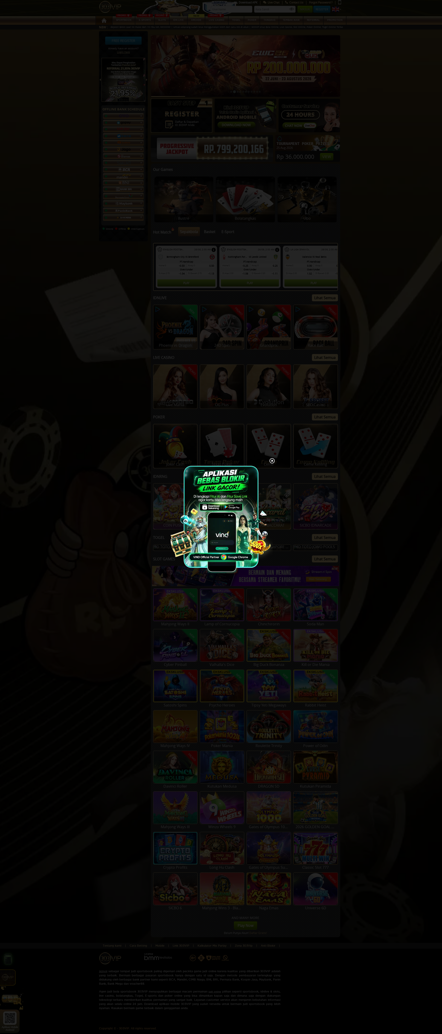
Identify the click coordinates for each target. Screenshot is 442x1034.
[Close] (272, 461)
